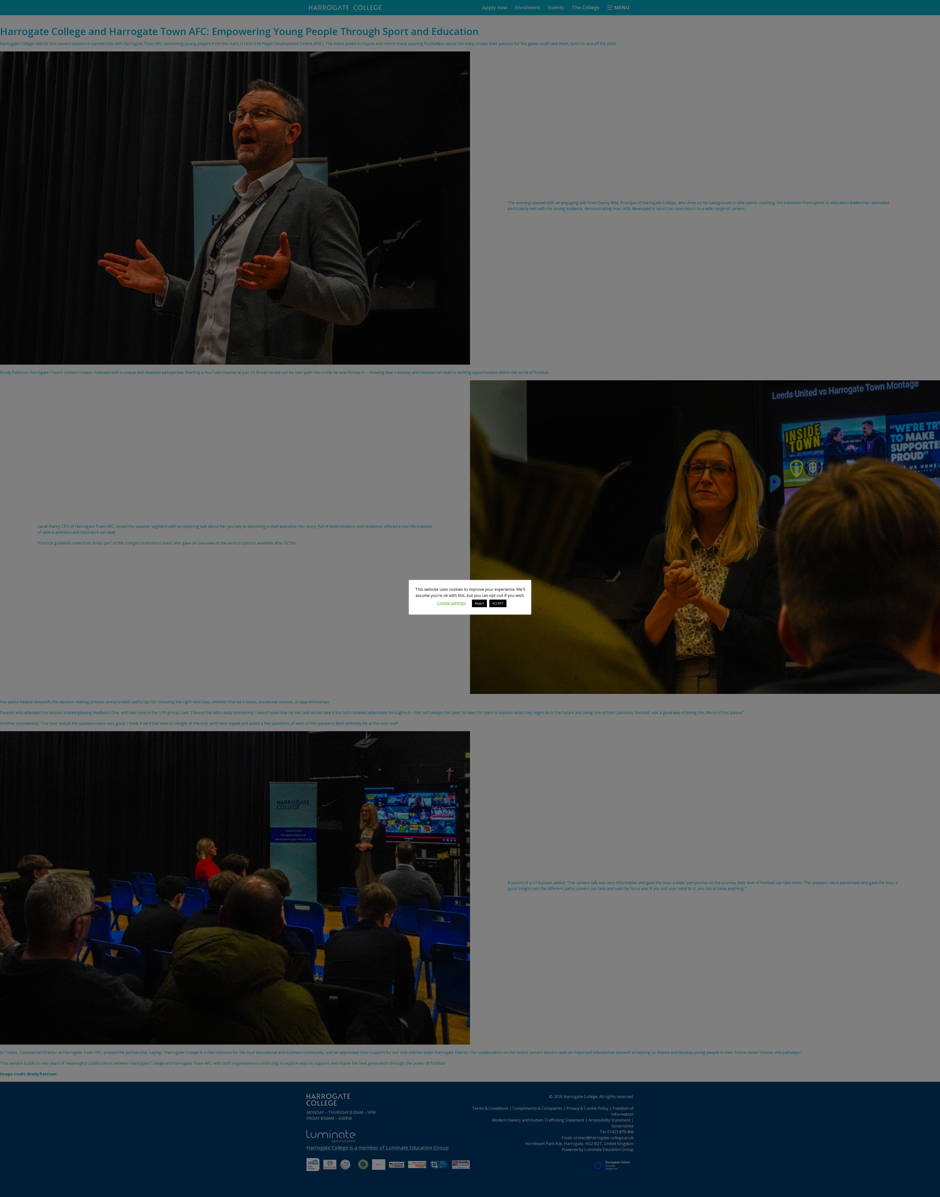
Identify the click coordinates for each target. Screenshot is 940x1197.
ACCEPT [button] (498, 603)
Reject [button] (479, 603)
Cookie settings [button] (451, 603)
